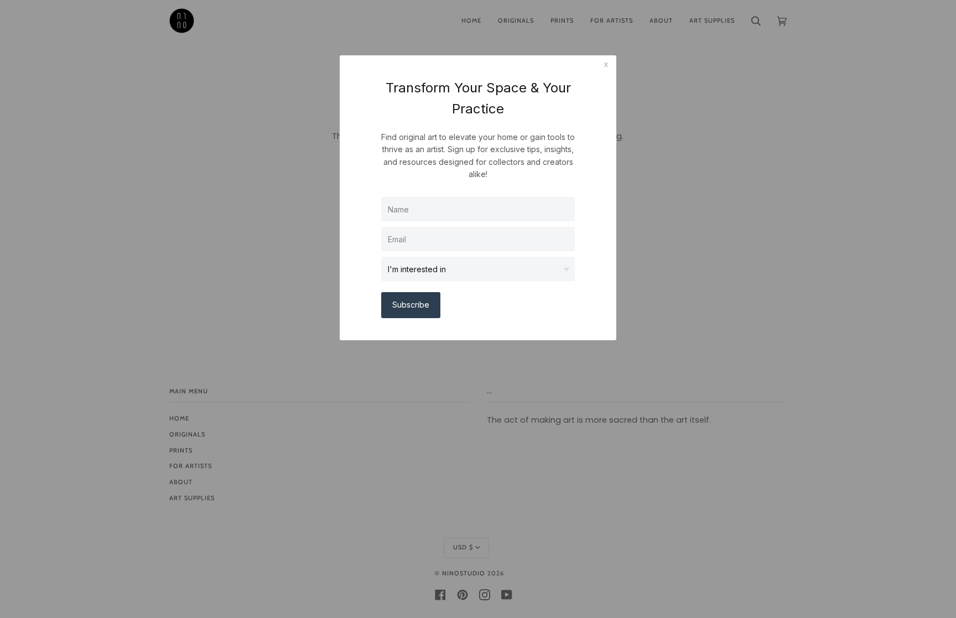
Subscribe (410, 304)
